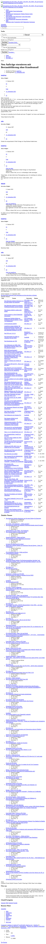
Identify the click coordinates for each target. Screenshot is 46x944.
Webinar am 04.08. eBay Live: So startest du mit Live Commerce (12, 446)
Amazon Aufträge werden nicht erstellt (16, 532)
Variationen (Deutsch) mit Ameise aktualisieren (18, 694)
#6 (6, 269)
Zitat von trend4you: (11, 203)
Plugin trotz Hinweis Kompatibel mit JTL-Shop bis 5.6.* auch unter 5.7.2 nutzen (13, 442)
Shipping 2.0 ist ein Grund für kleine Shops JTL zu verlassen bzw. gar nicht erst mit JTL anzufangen (14, 369)
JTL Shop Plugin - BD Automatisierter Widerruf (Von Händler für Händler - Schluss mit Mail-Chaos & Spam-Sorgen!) (13, 481)
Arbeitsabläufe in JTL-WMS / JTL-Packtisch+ (28, 306)
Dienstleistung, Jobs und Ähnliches (28, 466)
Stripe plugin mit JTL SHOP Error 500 (17, 679)
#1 (6, 95)
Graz (7, 89)
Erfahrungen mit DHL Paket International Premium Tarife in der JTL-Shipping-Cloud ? (13, 346)
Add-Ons (35, 925)
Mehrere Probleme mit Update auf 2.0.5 (16, 613)
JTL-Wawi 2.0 (27, 323)
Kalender (11, 903)
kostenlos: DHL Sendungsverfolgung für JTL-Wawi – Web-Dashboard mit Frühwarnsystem (13, 503)
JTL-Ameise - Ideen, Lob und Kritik (28, 408)
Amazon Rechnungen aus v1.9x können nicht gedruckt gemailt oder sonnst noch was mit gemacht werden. (13, 383)
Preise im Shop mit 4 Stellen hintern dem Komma (12, 411)
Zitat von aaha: (9, 168)
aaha (2, 121)
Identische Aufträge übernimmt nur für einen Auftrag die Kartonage (14, 301)
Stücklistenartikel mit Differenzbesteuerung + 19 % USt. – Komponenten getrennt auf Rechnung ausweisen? (13, 375)
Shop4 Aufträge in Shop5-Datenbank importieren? (18, 538)
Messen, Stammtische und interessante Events (29, 447)
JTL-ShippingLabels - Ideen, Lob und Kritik (28, 346)
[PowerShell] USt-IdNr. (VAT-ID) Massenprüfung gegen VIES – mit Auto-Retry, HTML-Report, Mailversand (12, 356)
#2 (6, 138)
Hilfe (7, 903)
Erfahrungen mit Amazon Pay (12, 415)
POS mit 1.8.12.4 (10, 333)
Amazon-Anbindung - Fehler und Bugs (28, 311)
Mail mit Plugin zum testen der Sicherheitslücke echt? (13, 450)
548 (7, 129)
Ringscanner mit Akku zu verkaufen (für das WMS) (11, 337)
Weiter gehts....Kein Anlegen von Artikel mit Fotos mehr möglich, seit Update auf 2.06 (13, 388)
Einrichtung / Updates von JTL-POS (28, 333)
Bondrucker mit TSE (10, 341)
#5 (6, 238)
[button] (2, 4)
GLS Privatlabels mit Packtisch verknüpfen (18, 844)
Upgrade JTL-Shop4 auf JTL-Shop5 (28, 315)
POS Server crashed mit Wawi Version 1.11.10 (18, 749)
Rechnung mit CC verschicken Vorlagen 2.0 (17, 814)
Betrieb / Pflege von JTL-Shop (28, 379)
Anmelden (3, 908)
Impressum (8, 918)
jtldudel (3, 183)
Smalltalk (26, 337)
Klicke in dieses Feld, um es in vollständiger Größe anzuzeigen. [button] (21, 172)
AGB (7, 916)
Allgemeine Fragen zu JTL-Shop (29, 411)
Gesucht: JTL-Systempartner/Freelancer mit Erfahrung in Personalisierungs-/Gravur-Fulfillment (21, 799)
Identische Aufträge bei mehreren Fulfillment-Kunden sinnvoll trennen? (13, 306)
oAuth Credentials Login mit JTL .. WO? (17, 851)
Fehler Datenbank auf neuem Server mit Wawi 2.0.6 (12, 395)
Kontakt (15, 903)
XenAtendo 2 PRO (5, 927)
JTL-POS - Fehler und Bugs (28, 438)
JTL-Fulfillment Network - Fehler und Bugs (28, 320)
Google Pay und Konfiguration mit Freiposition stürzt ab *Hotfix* (13, 428)
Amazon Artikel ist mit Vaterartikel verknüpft (11, 419)
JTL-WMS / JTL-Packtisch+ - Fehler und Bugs (28, 301)
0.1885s (13, 935)
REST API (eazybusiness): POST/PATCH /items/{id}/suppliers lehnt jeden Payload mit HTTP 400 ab (13, 351)
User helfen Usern (28, 499)
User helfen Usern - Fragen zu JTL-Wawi (29, 375)
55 (6, 83)
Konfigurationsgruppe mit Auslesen (16, 865)
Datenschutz (9, 915)
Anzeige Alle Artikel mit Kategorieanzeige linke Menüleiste (12, 490)
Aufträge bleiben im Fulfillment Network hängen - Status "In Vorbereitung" (13, 320)
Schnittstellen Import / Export (28, 503)
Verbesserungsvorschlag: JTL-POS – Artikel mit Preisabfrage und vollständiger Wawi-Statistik (13, 423)
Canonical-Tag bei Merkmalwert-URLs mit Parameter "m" (13, 457)
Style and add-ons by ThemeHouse (17, 926)
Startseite (3, 903)
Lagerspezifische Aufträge (10, 323)
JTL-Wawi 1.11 (28, 328)
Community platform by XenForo (17, 925)
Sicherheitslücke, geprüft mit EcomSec (16, 742)
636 (7, 192)
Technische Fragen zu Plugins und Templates (28, 428)
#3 (6, 166)
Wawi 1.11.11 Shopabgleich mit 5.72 (13, 432)
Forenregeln (9, 912)
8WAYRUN (23, 927)
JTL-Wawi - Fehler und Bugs (28, 395)
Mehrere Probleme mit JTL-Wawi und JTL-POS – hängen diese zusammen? (13, 391)
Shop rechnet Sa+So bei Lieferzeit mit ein (17, 642)
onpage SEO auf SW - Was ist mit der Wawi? (18, 619)
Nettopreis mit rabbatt (10, 453)
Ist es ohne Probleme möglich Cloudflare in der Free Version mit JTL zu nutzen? (14, 511)
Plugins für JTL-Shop (11, 684)
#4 (6, 201)
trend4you (18, 71)
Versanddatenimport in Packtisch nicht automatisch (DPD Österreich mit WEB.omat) (14, 486)
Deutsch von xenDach (35, 926)
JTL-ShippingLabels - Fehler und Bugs (28, 461)
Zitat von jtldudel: (10, 241)
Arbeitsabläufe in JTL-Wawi (28, 507)
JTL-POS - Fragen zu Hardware (28, 341)
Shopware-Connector (26, 364)
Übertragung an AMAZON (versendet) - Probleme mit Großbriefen (14, 460)
